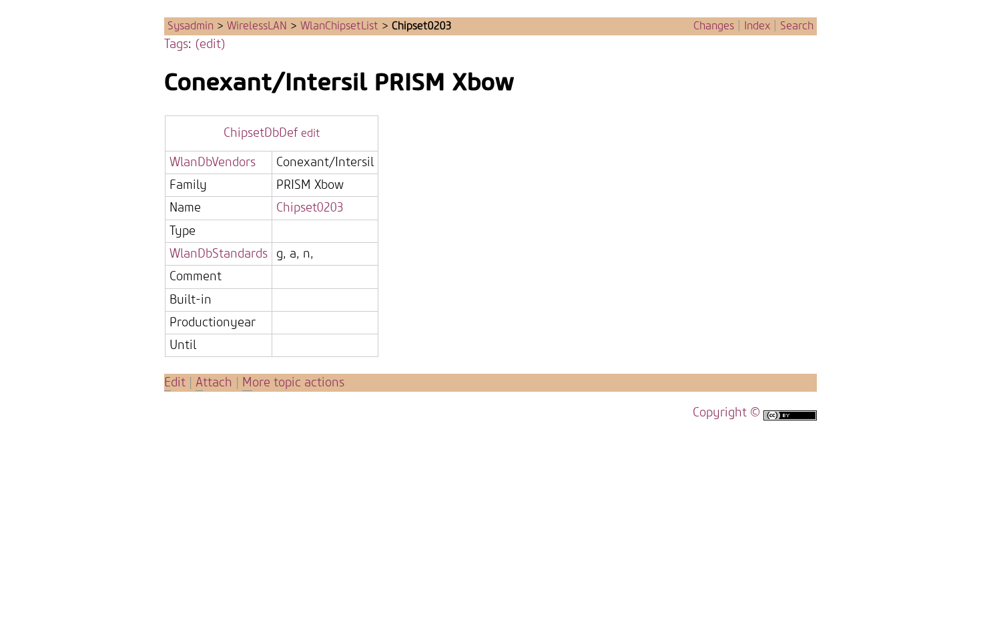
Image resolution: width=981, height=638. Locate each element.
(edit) (210, 44)
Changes (713, 26)
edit (310, 133)
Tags (176, 44)
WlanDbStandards (219, 254)
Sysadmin (191, 26)
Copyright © (726, 412)
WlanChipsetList (339, 26)
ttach (214, 382)
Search (796, 26)
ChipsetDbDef (261, 133)
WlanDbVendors (213, 162)
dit (176, 382)
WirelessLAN (257, 26)
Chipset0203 (310, 208)
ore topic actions (293, 382)
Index (757, 26)
